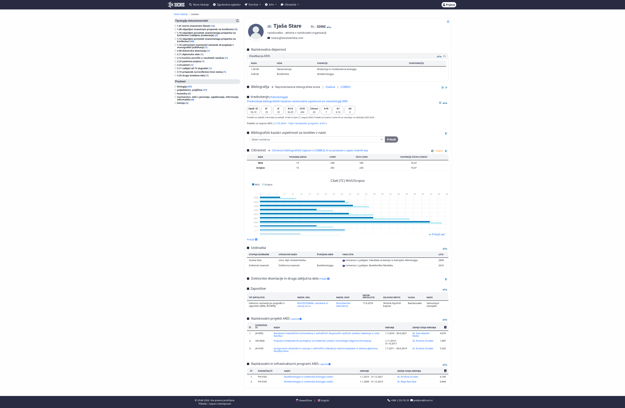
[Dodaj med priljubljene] (448, 21)
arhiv (323, 123)
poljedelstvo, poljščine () (192, 90)
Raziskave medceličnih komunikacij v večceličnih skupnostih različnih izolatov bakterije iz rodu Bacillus (326, 334)
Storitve (253, 4)
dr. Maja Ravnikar (407, 381)
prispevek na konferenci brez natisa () (204, 71)
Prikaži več (438, 234)
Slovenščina (305, 400)
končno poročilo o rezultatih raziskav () (205, 57)
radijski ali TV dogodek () (197, 68)
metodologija (278, 97)
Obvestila (290, 4)
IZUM (200, 400)
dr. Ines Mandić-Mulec (421, 334)
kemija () (182, 103)
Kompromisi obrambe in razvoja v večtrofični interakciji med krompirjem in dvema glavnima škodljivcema (326, 350)
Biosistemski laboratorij (343, 304)
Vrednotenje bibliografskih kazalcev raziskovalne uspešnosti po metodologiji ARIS (297, 101)
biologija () (184, 86)
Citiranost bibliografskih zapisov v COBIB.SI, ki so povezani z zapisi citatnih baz (320, 150)
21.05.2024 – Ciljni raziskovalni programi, (297, 123)
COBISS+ (345, 87)
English (324, 400)
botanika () (184, 93)
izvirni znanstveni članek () (198, 25)
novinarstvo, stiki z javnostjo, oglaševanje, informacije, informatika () (208, 98)
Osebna (331, 87)
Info (271, 4)
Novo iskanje (200, 4)
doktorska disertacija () (196, 50)
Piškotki (203, 403)
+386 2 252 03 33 (400, 400)
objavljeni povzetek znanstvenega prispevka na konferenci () (206, 40)
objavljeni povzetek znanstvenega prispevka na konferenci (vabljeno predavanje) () (206, 34)
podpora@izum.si (423, 400)
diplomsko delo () (192, 54)
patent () (187, 64)
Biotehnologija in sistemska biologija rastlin (309, 376)
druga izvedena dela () (195, 75)
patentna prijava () (193, 61)
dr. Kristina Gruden (423, 340)
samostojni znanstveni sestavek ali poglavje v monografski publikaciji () (205, 46)
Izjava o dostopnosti (220, 403)
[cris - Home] (176, 5)
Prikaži (323, 278)
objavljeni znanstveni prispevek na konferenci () (209, 29)
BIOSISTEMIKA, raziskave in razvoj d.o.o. (312, 304)
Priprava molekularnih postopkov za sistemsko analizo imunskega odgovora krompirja (323, 340)
